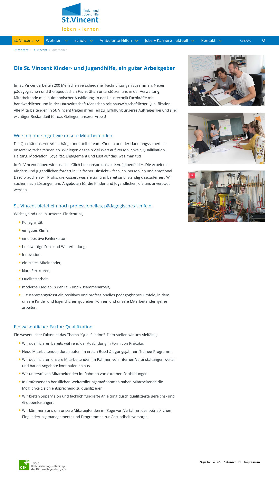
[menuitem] (28, 40)
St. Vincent (21, 50)
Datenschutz (232, 462)
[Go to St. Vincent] (80, 16)
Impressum (252, 462)
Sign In (205, 462)
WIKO (217, 462)
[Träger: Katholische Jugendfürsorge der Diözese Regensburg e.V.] (43, 465)
